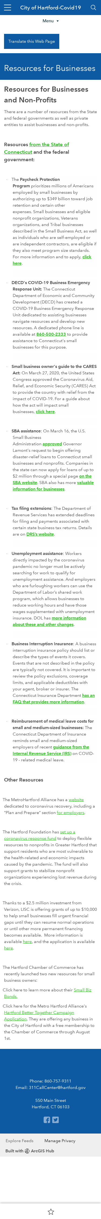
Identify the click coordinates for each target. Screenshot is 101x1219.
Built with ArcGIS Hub (29, 1150)
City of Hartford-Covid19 (50, 7)
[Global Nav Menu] (7, 7)
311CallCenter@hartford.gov (57, 1087)
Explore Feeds (19, 1140)
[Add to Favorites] (51, 1211)
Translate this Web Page (31, 41)
